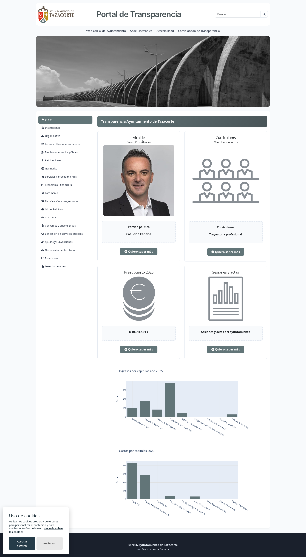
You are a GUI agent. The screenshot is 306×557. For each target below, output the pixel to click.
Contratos (50, 217)
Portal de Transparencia (138, 14)
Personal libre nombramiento (62, 144)
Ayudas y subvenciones (58, 242)
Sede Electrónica (141, 31)
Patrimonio (51, 193)
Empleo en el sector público (61, 152)
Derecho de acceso (55, 266)
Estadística (51, 258)
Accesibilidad (165, 31)
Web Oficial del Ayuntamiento (106, 31)
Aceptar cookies (22, 543)
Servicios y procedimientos (60, 176)
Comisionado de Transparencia (199, 31)
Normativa (50, 168)
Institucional (52, 127)
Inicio (52, 119)
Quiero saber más (140, 252)
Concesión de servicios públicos (63, 233)
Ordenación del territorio (59, 250)
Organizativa (52, 136)
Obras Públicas (53, 209)
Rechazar (49, 543)
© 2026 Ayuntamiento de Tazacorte (153, 545)
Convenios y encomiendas (60, 225)
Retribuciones (52, 160)
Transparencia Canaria (155, 549)
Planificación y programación (61, 201)
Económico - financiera (58, 184)
